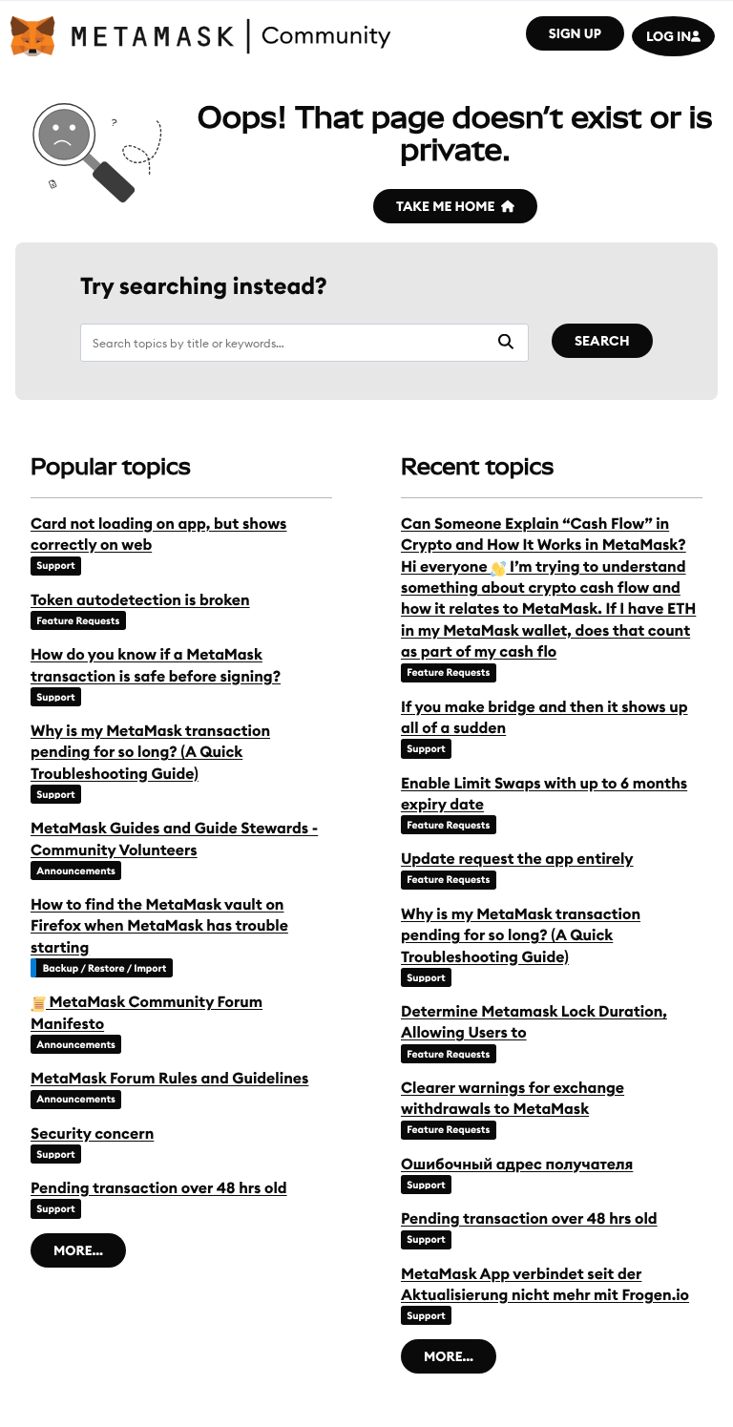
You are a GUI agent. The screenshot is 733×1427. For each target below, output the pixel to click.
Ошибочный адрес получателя (517, 1164)
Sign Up (575, 33)
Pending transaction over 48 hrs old (159, 1188)
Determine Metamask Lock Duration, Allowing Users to (534, 1022)
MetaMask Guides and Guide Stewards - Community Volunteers (174, 839)
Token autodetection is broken (140, 600)
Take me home (445, 206)
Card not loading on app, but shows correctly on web (158, 534)
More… (78, 1250)
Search (602, 340)
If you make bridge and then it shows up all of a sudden (544, 718)
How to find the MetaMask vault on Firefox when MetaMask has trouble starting (159, 926)
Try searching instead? (203, 287)
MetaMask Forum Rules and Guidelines (169, 1078)
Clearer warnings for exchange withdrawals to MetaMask (512, 1099)
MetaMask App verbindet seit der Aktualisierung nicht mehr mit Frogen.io (545, 1285)
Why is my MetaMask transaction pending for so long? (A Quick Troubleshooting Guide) (150, 753)
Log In (668, 36)
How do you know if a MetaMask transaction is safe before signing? (156, 665)
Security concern (92, 1134)
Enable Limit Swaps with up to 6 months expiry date (544, 794)
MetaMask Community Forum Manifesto (146, 1013)
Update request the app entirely (517, 859)
